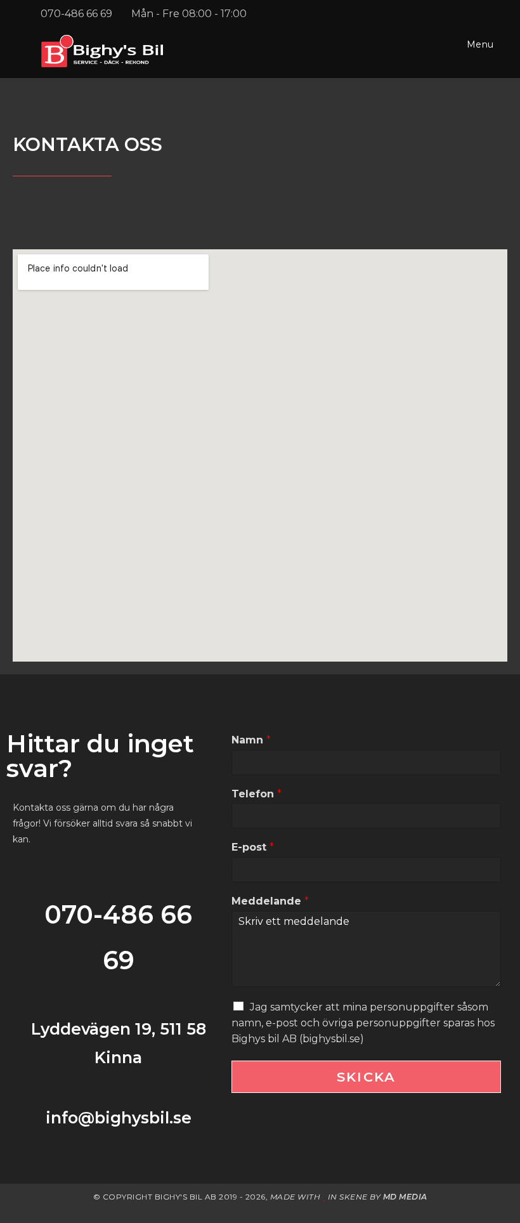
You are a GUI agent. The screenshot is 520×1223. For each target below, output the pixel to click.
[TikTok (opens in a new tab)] (487, 14)
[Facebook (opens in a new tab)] (453, 14)
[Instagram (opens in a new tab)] (471, 14)
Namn (251, 740)
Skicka (366, 1077)
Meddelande (270, 901)
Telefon (256, 794)
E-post (252, 847)
